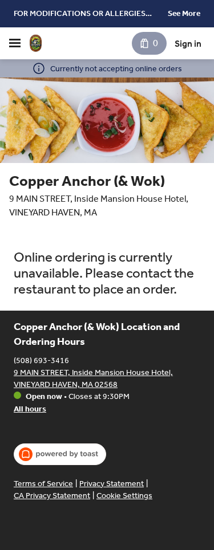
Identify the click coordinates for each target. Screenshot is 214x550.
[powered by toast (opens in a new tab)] (60, 454)
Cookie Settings (124, 495)
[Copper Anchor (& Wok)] (36, 43)
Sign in (188, 43)
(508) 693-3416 (41, 360)
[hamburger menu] (15, 43)
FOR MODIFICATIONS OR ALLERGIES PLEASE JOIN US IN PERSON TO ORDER (84, 15)
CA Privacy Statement (52, 495)
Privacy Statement (111, 483)
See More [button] (184, 13)
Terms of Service (43, 483)
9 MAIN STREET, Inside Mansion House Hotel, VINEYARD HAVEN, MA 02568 (93, 378)
